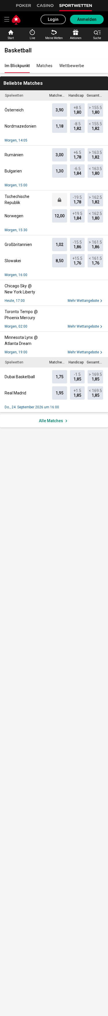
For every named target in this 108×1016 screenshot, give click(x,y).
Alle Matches (51, 420)
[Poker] (23, 6)
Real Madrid (15, 393)
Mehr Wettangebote (83, 301)
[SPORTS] (75, 6)
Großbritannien (18, 244)
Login (53, 19)
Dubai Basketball (20, 376)
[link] (17, 66)
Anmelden (86, 19)
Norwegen (14, 216)
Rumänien (14, 155)
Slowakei (13, 260)
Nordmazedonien (20, 126)
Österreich (14, 110)
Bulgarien (13, 171)
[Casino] (45, 6)
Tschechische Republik (17, 199)
